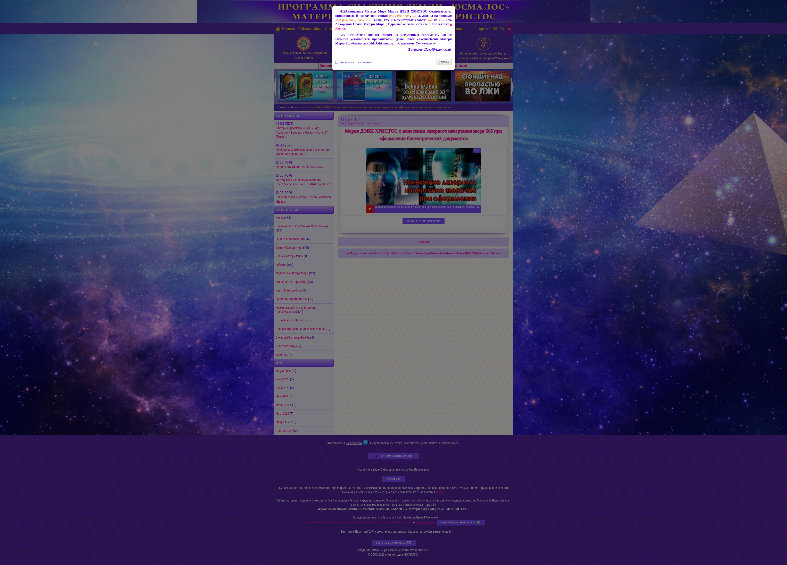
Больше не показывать (355, 62)
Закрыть (444, 62)
